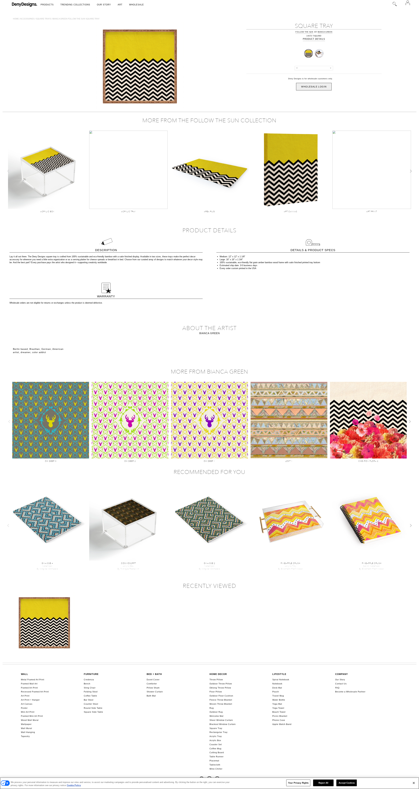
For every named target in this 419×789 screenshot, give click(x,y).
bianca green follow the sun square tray (76, 19)
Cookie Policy (74, 785)
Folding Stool (91, 692)
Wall (24, 674)
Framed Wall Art (29, 684)
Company (341, 674)
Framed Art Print (29, 688)
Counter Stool (91, 704)
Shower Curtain (155, 692)
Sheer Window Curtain (221, 720)
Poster (24, 708)
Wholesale (136, 4)
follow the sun (304, 32)
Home (16, 19)
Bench (87, 684)
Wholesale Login (314, 86)
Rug (212, 708)
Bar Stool (88, 700)
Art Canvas (26, 704)
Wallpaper (26, 724)
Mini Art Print (27, 712)
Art (120, 4)
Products (47, 4)
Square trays (43, 19)
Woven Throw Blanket (221, 704)
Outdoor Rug (216, 712)
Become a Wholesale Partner (350, 692)
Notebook (277, 684)
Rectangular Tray (219, 732)
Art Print (25, 696)
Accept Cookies (347, 783)
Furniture (91, 674)
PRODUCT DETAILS (314, 39)
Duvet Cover (153, 680)
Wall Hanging (28, 732)
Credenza (89, 680)
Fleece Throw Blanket (221, 700)
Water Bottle (278, 700)
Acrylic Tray (216, 736)
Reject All (323, 783)
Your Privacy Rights (298, 783)
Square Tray (216, 728)
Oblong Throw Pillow (220, 688)
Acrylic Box (215, 740)
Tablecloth (215, 765)
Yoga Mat (277, 704)
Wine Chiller (216, 769)
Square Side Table (93, 712)
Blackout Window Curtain (223, 724)
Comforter (152, 684)
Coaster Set (216, 744)
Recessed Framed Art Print (35, 692)
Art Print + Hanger (30, 700)
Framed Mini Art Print (32, 716)
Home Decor (218, 674)
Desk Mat (277, 688)
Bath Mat (151, 696)
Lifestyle (279, 674)
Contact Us (341, 684)
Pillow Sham (153, 688)
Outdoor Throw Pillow (221, 684)
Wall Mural (26, 728)
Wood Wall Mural (30, 720)
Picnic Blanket (279, 716)
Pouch (275, 692)
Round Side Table (93, 708)
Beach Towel (279, 712)
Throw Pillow (216, 680)
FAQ (337, 688)
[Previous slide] (8, 171)
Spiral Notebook (280, 680)
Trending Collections (75, 4)
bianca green (325, 32)
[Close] (413, 783)
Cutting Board (217, 752)
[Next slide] (410, 171)
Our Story (104, 4)
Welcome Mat (216, 716)
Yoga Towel (278, 708)
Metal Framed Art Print (32, 680)
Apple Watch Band (281, 724)
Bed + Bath (154, 674)
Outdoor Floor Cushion (221, 696)
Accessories (27, 19)
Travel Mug (278, 696)
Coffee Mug (215, 748)
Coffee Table (90, 696)
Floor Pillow (216, 692)
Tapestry (25, 736)
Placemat (214, 761)
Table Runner (217, 756)
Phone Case (278, 720)
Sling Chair (90, 688)
